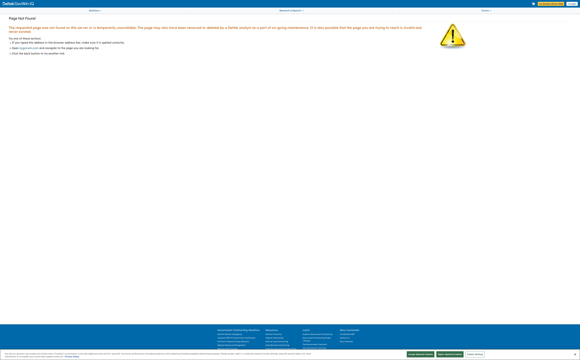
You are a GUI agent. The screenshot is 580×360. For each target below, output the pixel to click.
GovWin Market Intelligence (230, 334)
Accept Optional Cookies (420, 354)
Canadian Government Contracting (281, 349)
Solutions (94, 10)
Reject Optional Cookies (450, 354)
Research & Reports (290, 10)
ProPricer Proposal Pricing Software (233, 341)
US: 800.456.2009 (347, 334)
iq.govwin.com (29, 48)
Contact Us (345, 338)
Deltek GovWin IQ (266, 3)
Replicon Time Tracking (228, 349)
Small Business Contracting (277, 345)
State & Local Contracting (277, 341)
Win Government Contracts (314, 348)
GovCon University (274, 334)
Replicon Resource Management (232, 345)
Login (573, 4)
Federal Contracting (274, 338)
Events (485, 10)
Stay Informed (346, 341)
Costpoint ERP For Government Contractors (236, 338)
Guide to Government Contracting (317, 334)
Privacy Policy (72, 356)
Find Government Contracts (315, 344)
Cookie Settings (475, 354)
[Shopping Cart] (533, 4)
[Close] (575, 354)
